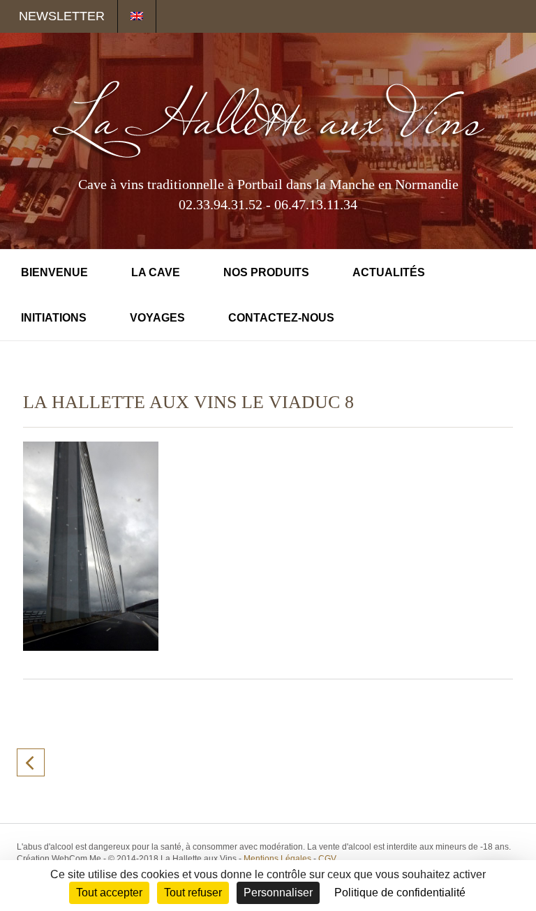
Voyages (157, 318)
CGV (327, 859)
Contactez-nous (281, 318)
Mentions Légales (277, 859)
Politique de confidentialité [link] (400, 892)
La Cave (155, 272)
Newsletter (62, 16)
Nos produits (266, 272)
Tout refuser (193, 892)
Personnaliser (278, 892)
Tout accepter (109, 892)
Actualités (388, 272)
